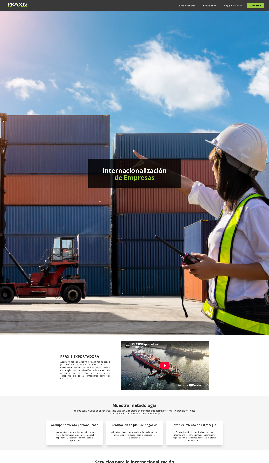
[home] (17, 4)
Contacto (255, 5)
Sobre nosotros (187, 5)
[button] (209, 5)
